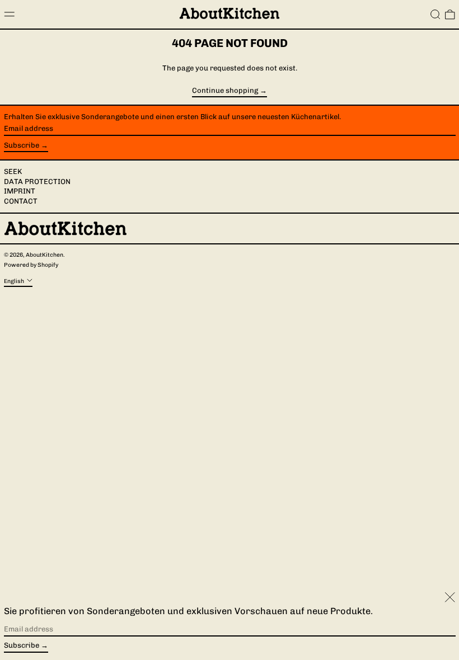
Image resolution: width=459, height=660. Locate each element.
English (14, 280)
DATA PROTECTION (37, 181)
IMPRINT (19, 191)
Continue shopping (225, 91)
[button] (435, 14)
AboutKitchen (44, 254)
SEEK (13, 171)
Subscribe (21, 145)
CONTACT (21, 201)
